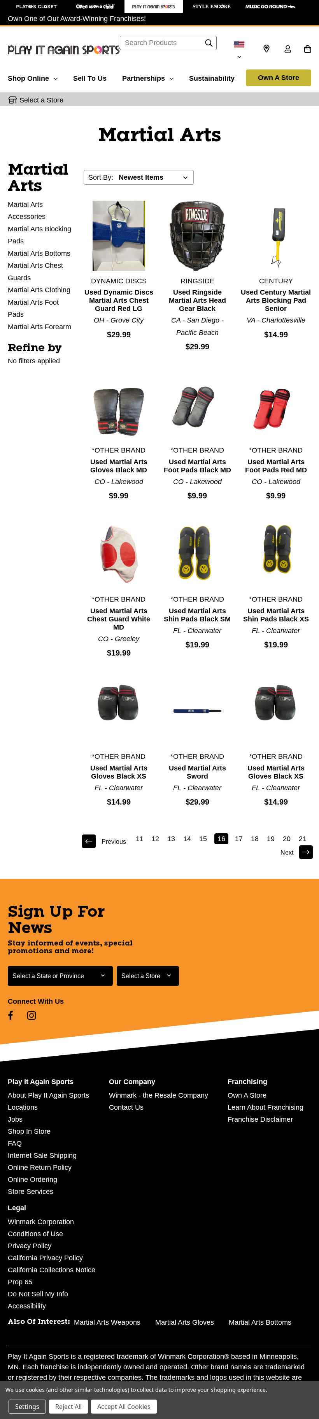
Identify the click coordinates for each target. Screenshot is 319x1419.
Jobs (15, 1119)
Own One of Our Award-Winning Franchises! (77, 19)
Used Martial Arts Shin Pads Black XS (276, 615)
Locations (23, 1107)
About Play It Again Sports (48, 1095)
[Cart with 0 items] (307, 49)
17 (239, 839)
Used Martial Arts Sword (197, 772)
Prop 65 (20, 1282)
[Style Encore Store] (212, 6)
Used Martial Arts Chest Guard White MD (118, 619)
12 (155, 839)
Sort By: (100, 177)
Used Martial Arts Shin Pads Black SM (197, 615)
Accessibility (27, 1306)
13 (171, 839)
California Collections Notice (51, 1270)
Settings (27, 1406)
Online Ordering (32, 1179)
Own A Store (278, 78)
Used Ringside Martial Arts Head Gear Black (197, 300)
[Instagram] (31, 1015)
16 (221, 839)
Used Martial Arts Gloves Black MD (118, 466)
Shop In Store (29, 1131)
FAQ (15, 1143)
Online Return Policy (40, 1167)
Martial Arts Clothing (39, 290)
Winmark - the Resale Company (158, 1095)
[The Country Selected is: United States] (239, 50)
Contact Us (126, 1107)
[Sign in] (287, 49)
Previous (114, 841)
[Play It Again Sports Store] (153, 6)
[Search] (209, 45)
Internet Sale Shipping (42, 1155)
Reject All (68, 1406)
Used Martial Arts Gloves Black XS (118, 772)
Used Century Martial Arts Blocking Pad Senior (276, 300)
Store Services (30, 1191)
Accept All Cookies (124, 1406)
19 (271, 839)
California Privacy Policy (45, 1258)
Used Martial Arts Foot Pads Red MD (276, 466)
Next (286, 852)
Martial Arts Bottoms (39, 253)
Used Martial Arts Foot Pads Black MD (197, 466)
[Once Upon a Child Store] (95, 6)
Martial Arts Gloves (184, 1322)
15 (203, 839)
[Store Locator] (266, 49)
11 (139, 839)
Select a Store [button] (41, 100)
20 (287, 839)
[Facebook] (10, 1015)
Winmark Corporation (41, 1222)
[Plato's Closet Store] (37, 6)
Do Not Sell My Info (38, 1294)
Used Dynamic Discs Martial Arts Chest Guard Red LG (118, 300)
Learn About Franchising (265, 1107)
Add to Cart (119, 235)
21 (303, 839)
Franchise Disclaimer (260, 1119)
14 (187, 839)
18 (255, 839)
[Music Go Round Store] (270, 6)
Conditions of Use (35, 1234)
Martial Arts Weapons (107, 1322)
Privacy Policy (29, 1246)
